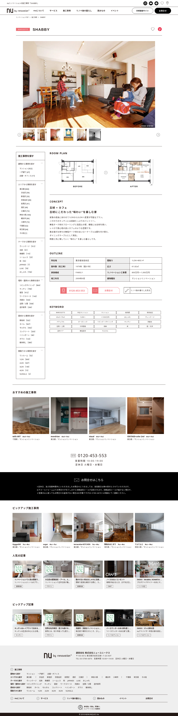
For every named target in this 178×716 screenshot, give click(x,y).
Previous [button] (19, 134)
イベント (115, 10)
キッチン (127, 322)
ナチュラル (60, 322)
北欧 (24, 250)
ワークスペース (29, 296)
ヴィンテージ (149, 317)
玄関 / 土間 (61, 326)
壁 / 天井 (150, 326)
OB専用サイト (142, 10)
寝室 (25, 292)
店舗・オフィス (27, 176)
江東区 (25, 211)
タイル (25, 324)
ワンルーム (27, 355)
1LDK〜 (83, 317)
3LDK (25, 367)
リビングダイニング (30, 285)
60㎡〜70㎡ (60, 317)
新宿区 (25, 196)
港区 (24, 207)
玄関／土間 (27, 303)
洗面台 (150, 322)
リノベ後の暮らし (84, 10)
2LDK (25, 363)
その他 (23, 233)
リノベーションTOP (22, 17)
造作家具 (26, 307)
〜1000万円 (105, 317)
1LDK (25, 359)
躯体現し (26, 342)
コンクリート (28, 331)
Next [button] (158, 134)
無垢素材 (83, 331)
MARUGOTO (23, 29)
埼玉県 (24, 229)
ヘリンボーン (27, 335)
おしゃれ (127, 317)
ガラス (25, 339)
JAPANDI (25, 265)
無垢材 (25, 320)
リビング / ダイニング (105, 322)
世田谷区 (150, 313)
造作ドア (60, 331)
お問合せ (163, 10)
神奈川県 (25, 215)
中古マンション (82, 313)
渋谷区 (25, 192)
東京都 (127, 313)
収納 (105, 326)
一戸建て (25, 172)
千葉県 (24, 226)
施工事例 (67, 10)
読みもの (101, 10)
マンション (105, 313)
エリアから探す (16, 677)
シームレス (27, 257)
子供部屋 (83, 326)
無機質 (25, 254)
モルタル (105, 331)
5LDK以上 (26, 374)
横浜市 (25, 218)
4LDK (24, 370)
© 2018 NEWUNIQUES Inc (89, 714)
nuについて (39, 10)
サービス (53, 10)
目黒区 (25, 204)
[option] (89, 84)
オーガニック (82, 322)
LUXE (24, 268)
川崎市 (25, 222)
